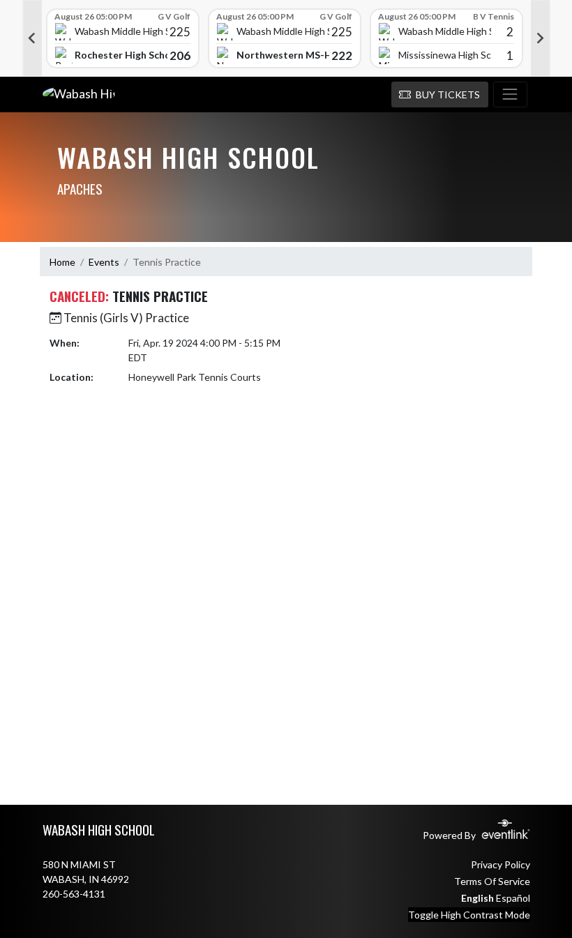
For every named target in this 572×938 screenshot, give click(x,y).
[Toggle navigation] (510, 95)
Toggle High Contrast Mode (469, 915)
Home (62, 262)
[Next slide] (540, 38)
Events (104, 262)
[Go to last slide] (32, 38)
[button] (439, 95)
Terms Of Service (492, 881)
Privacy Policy (500, 864)
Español (513, 898)
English (477, 898)
